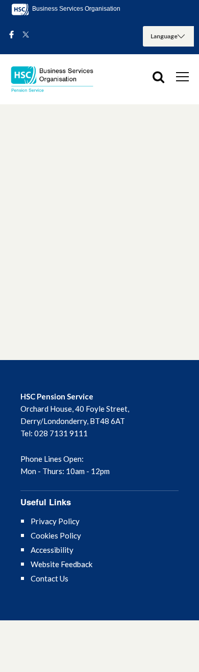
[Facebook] (11, 35)
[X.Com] (25, 35)
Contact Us (49, 578)
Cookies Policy (56, 535)
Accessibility (52, 549)
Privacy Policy (55, 521)
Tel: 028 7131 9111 (54, 433)
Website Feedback (61, 564)
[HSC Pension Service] (56, 79)
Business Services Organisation (75, 8)
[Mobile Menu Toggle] (182, 76)
